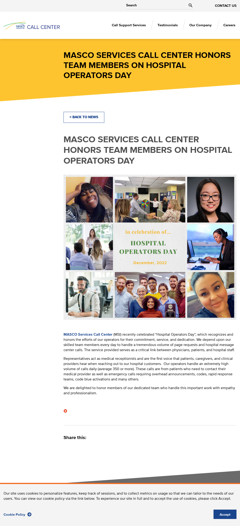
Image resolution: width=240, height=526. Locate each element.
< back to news (84, 117)
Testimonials (168, 25)
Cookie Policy (15, 514)
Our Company (200, 25)
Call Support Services (129, 25)
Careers (229, 25)
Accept (225, 514)
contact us (225, 6)
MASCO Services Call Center (88, 334)
